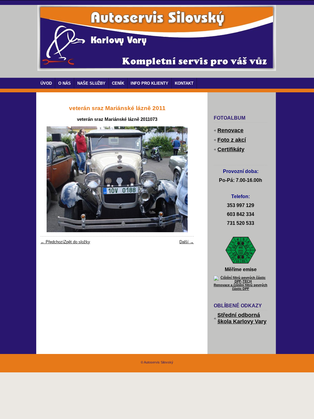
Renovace (230, 130)
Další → (186, 242)
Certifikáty (230, 149)
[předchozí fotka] (50, 179)
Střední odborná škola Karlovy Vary (241, 318)
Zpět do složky (77, 242)
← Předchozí (52, 242)
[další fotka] (184, 179)
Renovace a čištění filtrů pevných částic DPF (240, 286)
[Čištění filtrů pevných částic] (240, 281)
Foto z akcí (231, 140)
